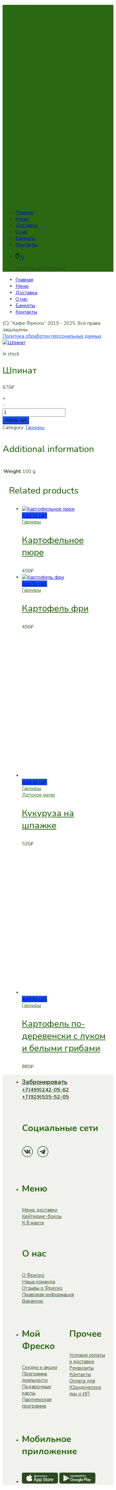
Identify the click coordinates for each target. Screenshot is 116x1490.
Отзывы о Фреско (42, 1288)
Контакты (80, 1374)
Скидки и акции (39, 1367)
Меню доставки (39, 1210)
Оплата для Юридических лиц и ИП (85, 1387)
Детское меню (38, 795)
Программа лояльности (35, 1377)
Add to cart (15, 420)
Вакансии (32, 1301)
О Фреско (33, 1275)
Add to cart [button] (34, 515)
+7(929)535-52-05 (45, 1096)
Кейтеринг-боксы (42, 1216)
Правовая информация (48, 1294)
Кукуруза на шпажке (48, 819)
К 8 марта (33, 1223)
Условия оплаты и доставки (87, 1358)
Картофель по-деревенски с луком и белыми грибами (64, 1036)
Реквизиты (81, 1368)
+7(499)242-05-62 (45, 1089)
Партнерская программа (37, 1402)
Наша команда (38, 1281)
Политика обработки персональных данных (52, 336)
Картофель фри (55, 608)
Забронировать (44, 1082)
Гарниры (34, 427)
